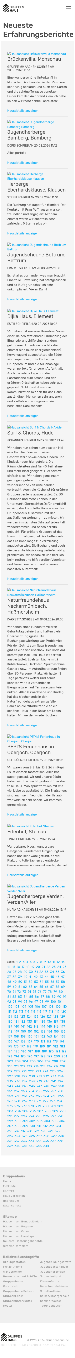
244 (17, 1086)
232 (46, 1076)
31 (36, 972)
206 (40, 1061)
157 (9, 1036)
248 (46, 1086)
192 (63, 1051)
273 (52, 1101)
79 (55, 992)
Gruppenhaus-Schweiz (19, 1291)
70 (9, 992)
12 (58, 962)
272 (45, 1101)
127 (49, 1016)
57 (57, 982)
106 (37, 1006)
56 (52, 982)
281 (53, 1106)
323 (10, 1136)
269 (25, 1101)
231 (39, 1076)
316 (16, 1131)
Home (7, 1181)
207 (47, 1061)
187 (30, 1051)
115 (33, 1011)
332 (17, 1141)
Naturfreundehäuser (54, 1286)
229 (25, 1076)
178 (28, 1046)
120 (63, 1011)
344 (46, 1146)
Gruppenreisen (13, 1295)
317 (23, 1131)
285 (25, 1111)
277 (24, 1106)
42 (36, 977)
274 (59, 1101)
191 (57, 1051)
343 (39, 1146)
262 (31, 1096)
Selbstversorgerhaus (54, 1295)
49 (15, 982)
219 (9, 1071)
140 (16, 1026)
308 (18, 1126)
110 (64, 1006)
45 (52, 977)
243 (10, 1086)
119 (57, 1011)
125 (35, 1016)
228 (17, 1076)
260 (17, 1096)
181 (49, 1046)
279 (38, 1106)
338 (60, 1141)
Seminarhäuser (50, 1300)
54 (41, 982)
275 (10, 1106)
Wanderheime (12, 1271)
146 (56, 1026)
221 (23, 1071)
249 (54, 1086)
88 (48, 997)
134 (36, 1021)
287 (40, 1111)
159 (23, 1036)
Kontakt (8, 1191)
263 (39, 1096)
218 (62, 1066)
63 (30, 987)
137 (56, 1021)
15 (13, 967)
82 (14, 997)
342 (31, 1146)
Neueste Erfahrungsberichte (23, 1241)
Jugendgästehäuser (54, 1266)
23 (54, 967)
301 (25, 1121)
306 (62, 1121)
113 (21, 1011)
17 (23, 967)
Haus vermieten (14, 1195)
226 (60, 1071)
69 (63, 987)
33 (47, 972)
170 (36, 1041)
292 (17, 1116)
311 (39, 1126)
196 (29, 1056)
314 (58, 1126)
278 (31, 1106)
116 (39, 1011)
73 (24, 992)
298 (60, 1116)
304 (47, 1121)
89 (54, 997)
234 (61, 1076)
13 (63, 962)
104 (23, 1006)
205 (33, 1061)
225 (53, 1071)
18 (28, 967)
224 (45, 1071)
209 (63, 1061)
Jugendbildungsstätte (55, 1261)
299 (10, 1121)
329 (54, 1136)
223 (38, 1071)
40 (26, 977)
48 (9, 982)
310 (32, 1126)
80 (61, 992)
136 (49, 1021)
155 (56, 1031)
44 (47, 977)
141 (23, 1026)
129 (62, 1016)
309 (25, 1126)
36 (63, 972)
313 (51, 1126)
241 (53, 1081)
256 (46, 1091)
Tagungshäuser (51, 1305)
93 (14, 1002)
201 (64, 1056)
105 (30, 1006)
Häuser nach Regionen (19, 1226)
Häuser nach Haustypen (19, 1236)
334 (31, 1141)
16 (18, 967)
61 (19, 987)
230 (32, 1076)
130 (9, 1021)
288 (48, 1111)
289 (55, 1111)
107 (44, 1006)
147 (62, 1026)
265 (53, 1096)
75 (34, 992)
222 (31, 1071)
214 (36, 1066)
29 (25, 972)
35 (57, 972)
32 (41, 972)
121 (9, 1016)
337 (53, 1141)
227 (10, 1076)
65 (41, 987)
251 (9, 1091)
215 (42, 1066)
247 (39, 1086)
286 (33, 1111)
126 (42, 1016)
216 (49, 1066)
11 (53, 962)
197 (36, 1056)
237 (24, 1081)
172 (48, 1041)
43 (41, 977)
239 (39, 1081)
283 (10, 1111)
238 (32, 1081)
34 (52, 972)
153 (42, 1031)
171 (43, 1041)
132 (22, 1021)
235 (10, 1081)
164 (56, 1036)
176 (16, 1046)
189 (44, 1051)
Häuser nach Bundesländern (23, 1221)
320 (43, 1131)
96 (31, 1002)
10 (49, 962)
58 (63, 982)
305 (55, 1121)
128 (55, 1016)
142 (29, 1026)
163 (49, 1036)
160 (29, 1036)
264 (46, 1096)
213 (29, 1066)
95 (25, 1002)
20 (38, 967)
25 (64, 967)
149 (16, 1031)
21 (43, 967)
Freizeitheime (12, 1266)
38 (14, 977)
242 (61, 1081)
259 (10, 1096)
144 (42, 1026)
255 (38, 1091)
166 (9, 1041)
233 (53, 1076)
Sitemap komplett (15, 1246)
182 (55, 1046)
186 (23, 1051)
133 (29, 1021)
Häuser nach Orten (16, 1231)
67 (52, 987)
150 (23, 1031)
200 (57, 1056)
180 (42, 1046)
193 (9, 1056)
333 (24, 1141)
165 (62, 1036)
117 (45, 1011)
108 (51, 1006)
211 (16, 1066)
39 (20, 977)
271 (38, 1101)
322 (57, 1131)
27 (14, 972)
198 (43, 1056)
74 (29, 992)
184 (9, 1051)
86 (37, 997)
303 (39, 1121)
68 (57, 987)
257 (53, 1091)
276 (17, 1106)
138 (62, 1021)
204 (25, 1061)
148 (9, 1031)
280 (46, 1106)
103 (16, 1006)
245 (25, 1086)
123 (22, 1016)
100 (53, 1002)
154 (49, 1031)
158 (16, 1036)
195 (23, 1056)
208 (55, 1061)
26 (9, 972)
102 (9, 1006)
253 (24, 1091)
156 (62, 1031)
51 (25, 982)
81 (9, 997)
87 (42, 997)
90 (59, 997)
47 (63, 977)
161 (36, 1036)
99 (47, 1002)
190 (51, 1051)
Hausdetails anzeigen (23, 111)
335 (38, 1141)
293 (24, 1116)
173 (55, 1041)
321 (50, 1131)
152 (36, 1031)
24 (59, 967)
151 (30, 1031)
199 (49, 1056)
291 (9, 1116)
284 (18, 1111)
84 (26, 997)
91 (64, 997)
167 (16, 1041)
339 (10, 1146)
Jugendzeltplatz (51, 1276)
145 (49, 1026)
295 (38, 1116)
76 (39, 992)
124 (29, 1016)
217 (56, 1066)
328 (46, 1136)
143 (36, 1026)
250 (61, 1086)
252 (17, 1091)
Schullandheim (50, 1291)
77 (44, 992)
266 (61, 1096)
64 (36, 987)
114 (27, 1011)
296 (46, 1116)
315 (9, 1131)
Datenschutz (12, 1205)
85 (31, 997)
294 (31, 1116)
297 (53, 1116)
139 (9, 1026)
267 (10, 1101)
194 (16, 1056)
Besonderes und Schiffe (20, 1276)
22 (48, 967)
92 (9, 1002)
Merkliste (9, 1186)
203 (18, 1061)
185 (16, 1051)
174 (61, 1041)
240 (47, 1081)
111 (9, 1011)
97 (36, 1002)
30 (31, 972)
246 (32, 1086)
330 (61, 1136)
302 (32, 1121)
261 (24, 1096)
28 (20, 972)
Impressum (11, 1200)
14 (8, 967)
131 (16, 1021)
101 (60, 1002)
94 (20, 1002)
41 (30, 977)
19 (32, 967)
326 (32, 1136)
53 (36, 982)
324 (17, 1136)
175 (9, 1046)
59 (9, 987)
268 (17, 1101)
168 (23, 1041)
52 (30, 982)
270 (32, 1101)
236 (17, 1081)
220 (17, 1071)
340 (17, 1146)
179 (35, 1046)
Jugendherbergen (52, 1271)
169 (29, 1041)
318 (29, 1131)
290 (63, 1111)
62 (25, 987)
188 (37, 1051)
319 (36, 1131)
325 (25, 1136)
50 (20, 982)
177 (22, 1046)
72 (19, 992)
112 (15, 1011)
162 (42, 1036)
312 (45, 1126)
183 (62, 1046)
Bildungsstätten (14, 1261)
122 (15, 1016)
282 (60, 1106)
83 (20, 997)
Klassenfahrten (50, 1281)
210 (9, 1066)
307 (10, 1126)
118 (51, 1011)
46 (57, 977)
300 (18, 1121)
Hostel (7, 1305)
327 (39, 1136)
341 (24, 1146)
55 (47, 982)
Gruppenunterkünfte (17, 1300)
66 (47, 987)
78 (50, 992)
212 (22, 1066)
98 (42, 1002)
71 (14, 992)
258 (60, 1091)
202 (10, 1061)
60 (15, 987)
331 (9, 1141)
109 (58, 1006)
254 (31, 1091)
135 (42, 1021)
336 (46, 1141)
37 (9, 977)
